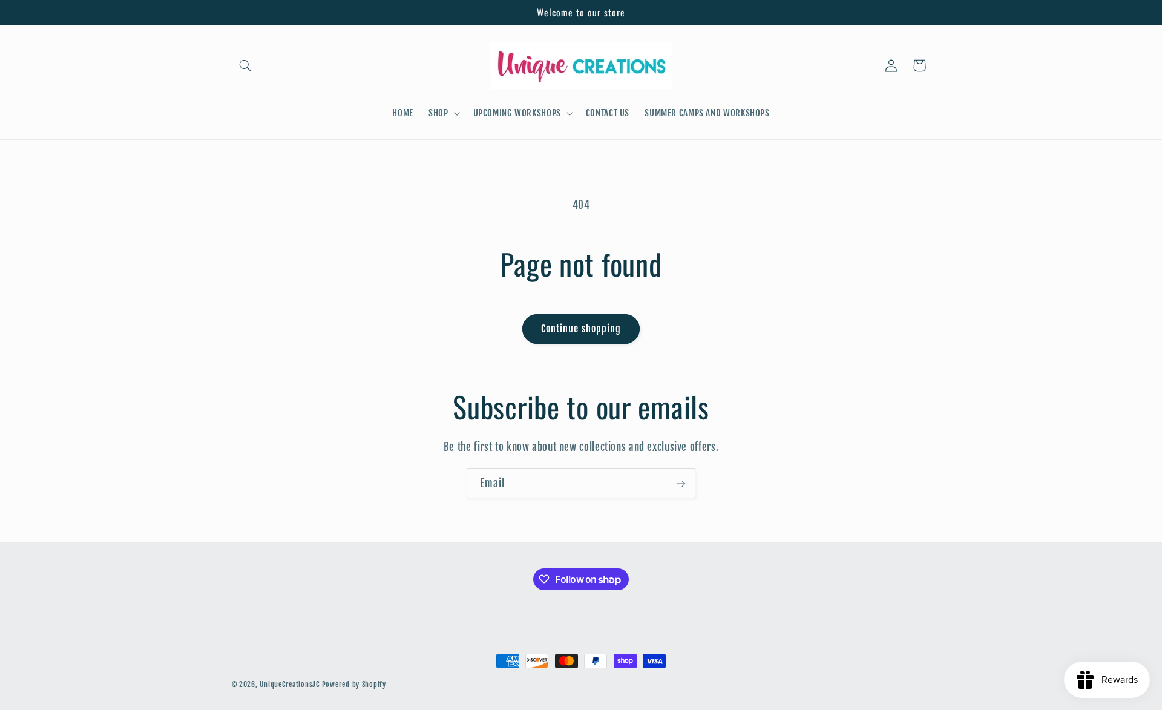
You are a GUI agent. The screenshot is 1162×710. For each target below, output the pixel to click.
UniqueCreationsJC (290, 684)
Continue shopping (581, 329)
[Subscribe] (681, 483)
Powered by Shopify (354, 684)
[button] (246, 65)
